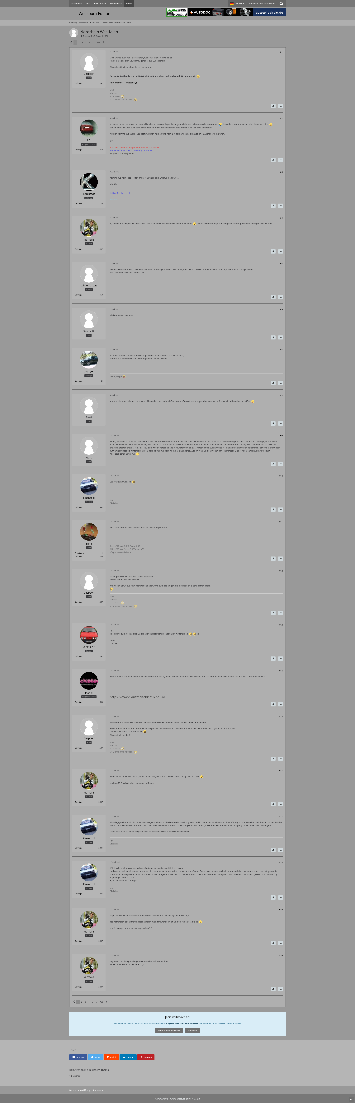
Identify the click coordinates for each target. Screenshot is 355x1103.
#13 (281, 624)
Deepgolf (87, 36)
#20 (281, 955)
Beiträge (78, 83)
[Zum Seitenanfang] (351, 1099)
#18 (281, 862)
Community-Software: (177, 1098)
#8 (281, 395)
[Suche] (281, 3)
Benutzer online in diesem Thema (89, 1069)
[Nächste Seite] (104, 42)
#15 (281, 716)
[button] (237, 3)
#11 (281, 521)
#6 (281, 309)
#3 (281, 172)
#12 (281, 570)
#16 (281, 770)
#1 (281, 51)
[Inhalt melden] (273, 106)
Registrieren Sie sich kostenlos (182, 1023)
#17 (281, 816)
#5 (281, 263)
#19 (281, 909)
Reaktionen (79, 553)
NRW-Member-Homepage (122, 82)
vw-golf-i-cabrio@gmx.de (122, 153)
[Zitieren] (280, 106)
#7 (281, 349)
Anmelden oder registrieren (261, 3)
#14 (281, 670)
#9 (281, 435)
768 (98, 42)
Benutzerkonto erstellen (169, 1030)
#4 (281, 217)
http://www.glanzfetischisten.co (134, 697)
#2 (281, 118)
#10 (281, 475)
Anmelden (192, 1030)
